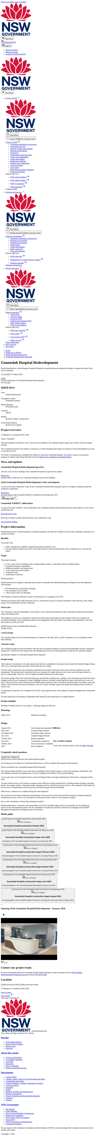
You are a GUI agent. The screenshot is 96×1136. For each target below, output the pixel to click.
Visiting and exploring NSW (20, 321)
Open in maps (6, 992)
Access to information (14, 1058)
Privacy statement (12, 1066)
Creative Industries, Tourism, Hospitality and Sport (24, 1083)
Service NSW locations (14, 1044)
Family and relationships (19, 157)
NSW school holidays (18, 325)
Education (9, 1087)
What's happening (14, 313)
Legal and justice (16, 165)
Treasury (9, 1100)
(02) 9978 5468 (40, 975)
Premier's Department (14, 1094)
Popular (5, 1037)
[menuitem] (12, 50)
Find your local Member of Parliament (20, 1113)
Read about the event (9, 514)
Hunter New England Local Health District (55, 457)
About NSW (15, 315)
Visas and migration (17, 172)
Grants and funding (17, 159)
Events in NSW (16, 319)
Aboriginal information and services (23, 144)
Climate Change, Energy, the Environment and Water (25, 1079)
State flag (9, 1048)
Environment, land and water (21, 155)
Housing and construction (19, 163)
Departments (7, 1072)
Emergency (14, 153)
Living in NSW (13, 142)
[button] (24, 823)
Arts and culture (16, 317)
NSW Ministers (11, 1111)
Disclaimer (10, 1064)
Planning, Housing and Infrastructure (19, 1092)
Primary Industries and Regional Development (23, 1096)
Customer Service (12, 1085)
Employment (15, 245)
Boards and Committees (14, 1116)
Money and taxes (16, 249)
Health (8, 1090)
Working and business (15, 236)
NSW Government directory (16, 1068)
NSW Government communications (19, 1122)
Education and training (18, 151)
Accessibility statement (14, 1060)
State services (11, 1046)
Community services (17, 147)
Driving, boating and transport (21, 149)
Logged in (8, 46)
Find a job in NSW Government (17, 1118)
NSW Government (10, 1104)
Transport (9, 1098)
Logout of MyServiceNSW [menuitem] (16, 54)
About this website (9, 1053)
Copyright (9, 1062)
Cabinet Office (11, 1077)
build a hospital (87, 746)
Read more (5, 476)
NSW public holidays (18, 323)
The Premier (10, 1109)
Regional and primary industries (22, 170)
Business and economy (18, 241)
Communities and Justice (15, 1081)
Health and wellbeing (18, 161)
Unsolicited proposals (14, 1124)
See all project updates (9, 522)
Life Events (14, 168)
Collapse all (15, 757)
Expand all (5, 757)
